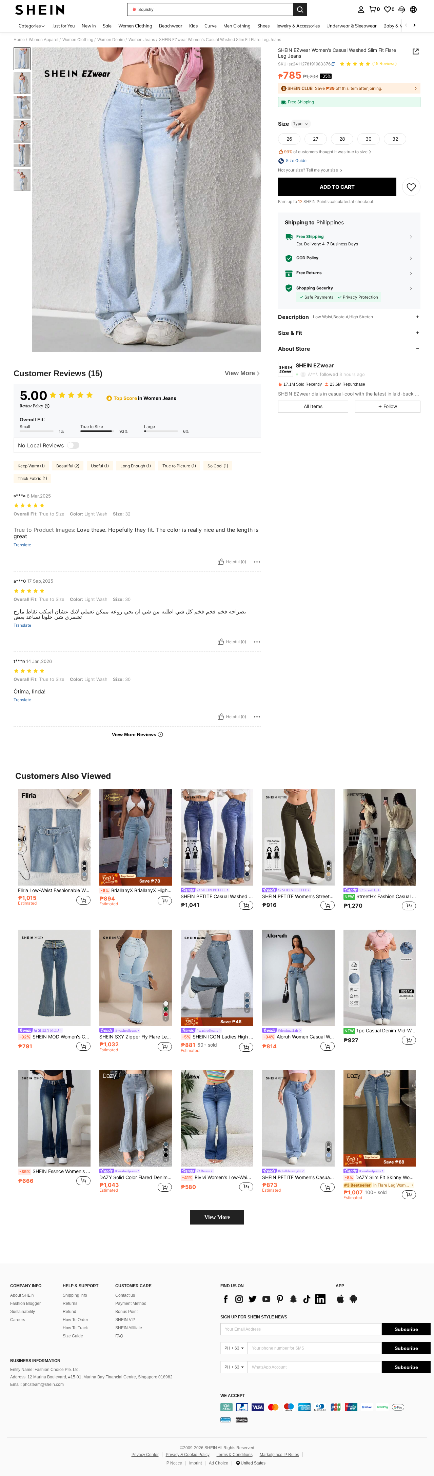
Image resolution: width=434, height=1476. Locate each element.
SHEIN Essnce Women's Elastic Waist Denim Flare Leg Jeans (55, 1171)
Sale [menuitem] (107, 25)
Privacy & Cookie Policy (188, 1454)
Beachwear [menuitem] (170, 25)
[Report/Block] (257, 562)
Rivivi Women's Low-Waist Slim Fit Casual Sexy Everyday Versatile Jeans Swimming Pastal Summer (217, 1177)
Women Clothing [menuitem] (135, 25)
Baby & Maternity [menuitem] (401, 25)
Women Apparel (43, 39)
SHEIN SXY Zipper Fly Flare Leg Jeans (135, 1036)
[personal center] (361, 9)
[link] (374, 9)
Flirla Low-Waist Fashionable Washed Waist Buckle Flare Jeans (54, 890)
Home (19, 39)
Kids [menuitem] (193, 25)
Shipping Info (75, 1295)
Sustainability (22, 1311)
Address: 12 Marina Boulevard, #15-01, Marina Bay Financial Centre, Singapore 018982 (91, 1377)
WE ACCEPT (232, 1396)
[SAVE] (411, 187)
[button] (402, 9)
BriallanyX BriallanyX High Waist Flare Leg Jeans (136, 890)
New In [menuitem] (89, 25)
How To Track (75, 1328)
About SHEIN (22, 1295)
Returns (70, 1303)
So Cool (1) (218, 465)
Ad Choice (218, 1463)
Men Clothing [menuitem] (237, 25)
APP (340, 1286)
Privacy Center (145, 1454)
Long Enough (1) (135, 465)
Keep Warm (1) (31, 465)
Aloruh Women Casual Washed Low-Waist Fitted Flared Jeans (299, 1036)
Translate (22, 545)
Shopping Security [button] (314, 288)
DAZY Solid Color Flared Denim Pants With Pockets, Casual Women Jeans (135, 1177)
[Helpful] (221, 562)
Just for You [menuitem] (63, 25)
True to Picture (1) (179, 465)
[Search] (300, 9)
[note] (135, 879)
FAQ (119, 1336)
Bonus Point (126, 1311)
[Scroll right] (414, 25)
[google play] (353, 1302)
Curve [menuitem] (210, 25)
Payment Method (130, 1303)
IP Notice (173, 1463)
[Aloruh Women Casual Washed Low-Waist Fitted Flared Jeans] (298, 978)
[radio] (289, 139)
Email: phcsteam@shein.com (37, 1384)
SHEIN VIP (125, 1319)
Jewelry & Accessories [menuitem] (298, 25)
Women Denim (110, 39)
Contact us (125, 1295)
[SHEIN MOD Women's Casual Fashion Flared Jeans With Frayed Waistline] (54, 978)
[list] (274, 1299)
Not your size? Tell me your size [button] (308, 170)
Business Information (35, 1360)
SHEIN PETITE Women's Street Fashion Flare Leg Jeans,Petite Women (298, 896)
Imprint (195, 1463)
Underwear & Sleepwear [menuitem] (352, 25)
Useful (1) (100, 465)
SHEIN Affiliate (128, 1328)
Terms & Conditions (235, 1454)
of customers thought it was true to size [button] (326, 151)
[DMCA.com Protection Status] (242, 1419)
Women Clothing (77, 39)
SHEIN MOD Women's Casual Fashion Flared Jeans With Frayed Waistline (55, 1036)
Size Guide (73, 1336)
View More (217, 1217)
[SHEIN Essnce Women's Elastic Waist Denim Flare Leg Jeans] (54, 1118)
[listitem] (54, 854)
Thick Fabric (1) (32, 478)
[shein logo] (39, 9)
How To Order (75, 1319)
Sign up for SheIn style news (253, 1317)
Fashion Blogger (25, 1303)
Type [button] (297, 123)
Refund (69, 1311)
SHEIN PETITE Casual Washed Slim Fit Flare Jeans (217, 896)
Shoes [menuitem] (263, 25)
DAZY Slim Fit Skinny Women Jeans (380, 1177)
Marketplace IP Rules (279, 1454)
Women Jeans (142, 39)
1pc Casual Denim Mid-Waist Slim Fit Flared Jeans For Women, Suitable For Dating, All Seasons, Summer (380, 1030)
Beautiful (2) (67, 465)
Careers (17, 1319)
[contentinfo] (325, 1407)
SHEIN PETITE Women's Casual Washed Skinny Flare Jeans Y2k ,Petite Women (298, 1177)
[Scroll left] (406, 25)
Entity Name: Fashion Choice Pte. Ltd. (45, 1369)
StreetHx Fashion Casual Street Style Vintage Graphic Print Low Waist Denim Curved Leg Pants (380, 896)
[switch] (73, 445)
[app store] (340, 1302)
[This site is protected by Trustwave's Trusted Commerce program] (225, 1419)
